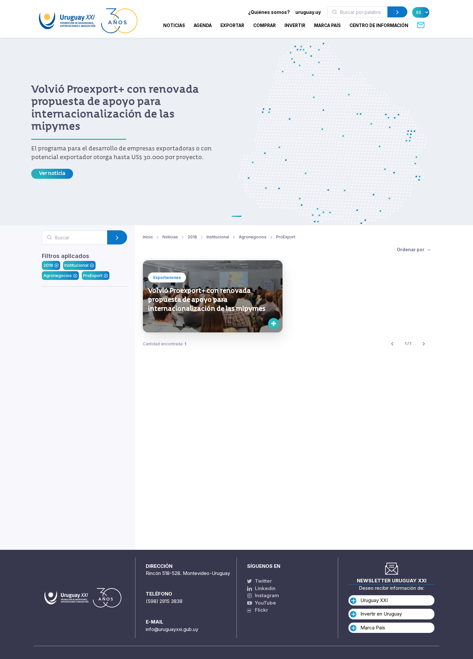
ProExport (92, 275)
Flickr (259, 610)
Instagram (266, 595)
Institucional (76, 265)
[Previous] (392, 343)
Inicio (148, 236)
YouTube (265, 603)
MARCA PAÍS (327, 25)
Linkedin (264, 588)
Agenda (203, 25)
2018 (48, 265)
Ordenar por (411, 249)
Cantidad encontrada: (164, 343)
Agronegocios (57, 275)
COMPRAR (264, 25)
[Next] (424, 343)
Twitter (263, 581)
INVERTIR (294, 25)
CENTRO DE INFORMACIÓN (378, 25)
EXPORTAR (232, 25)
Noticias (174, 25)
